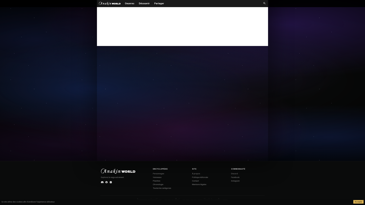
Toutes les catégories (162, 188)
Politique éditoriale (200, 177)
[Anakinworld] (110, 3)
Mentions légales (199, 184)
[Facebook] (106, 182)
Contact (195, 181)
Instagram (235, 181)
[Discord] (102, 182)
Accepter (358, 202)
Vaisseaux (157, 177)
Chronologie (158, 184)
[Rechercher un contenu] (264, 3)
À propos (196, 173)
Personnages (158, 173)
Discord (234, 173)
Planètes (156, 181)
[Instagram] (111, 182)
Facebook (235, 177)
